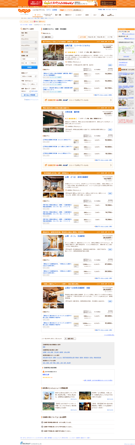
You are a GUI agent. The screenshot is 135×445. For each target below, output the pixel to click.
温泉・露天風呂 (48, 437)
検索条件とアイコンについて (31, 99)
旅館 (44, 346)
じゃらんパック (48, 15)
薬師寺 (81, 357)
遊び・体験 (58, 15)
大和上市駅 (67, 352)
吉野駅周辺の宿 (122, 64)
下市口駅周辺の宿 (123, 62)
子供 (32, 63)
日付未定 (25, 52)
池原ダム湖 (46, 374)
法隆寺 (54, 357)
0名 (35, 63)
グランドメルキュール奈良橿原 (126, 97)
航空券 (87, 14)
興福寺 (77, 357)
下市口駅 (56, 352)
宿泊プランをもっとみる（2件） (104, 278)
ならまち (59, 357)
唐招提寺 (86, 357)
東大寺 (50, 357)
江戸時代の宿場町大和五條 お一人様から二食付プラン (58, 146)
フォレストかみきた (123, 108)
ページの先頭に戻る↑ (109, 334)
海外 (102, 15)
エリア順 (110, 37)
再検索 (29, 67)
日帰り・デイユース (49, 18)
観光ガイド (83, 437)
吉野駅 (44, 352)
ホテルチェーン (31, 437)
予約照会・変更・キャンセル (104, 9)
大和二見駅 (50, 352)
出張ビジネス (31, 18)
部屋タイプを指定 (27, 76)
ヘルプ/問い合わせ (113, 6)
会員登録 (54, 10)
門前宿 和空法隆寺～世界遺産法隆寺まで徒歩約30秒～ (126, 86)
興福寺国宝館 (97, 357)
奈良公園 (45, 357)
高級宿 (42, 18)
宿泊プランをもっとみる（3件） (104, 226)
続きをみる (74, 399)
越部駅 (61, 352)
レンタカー (79, 15)
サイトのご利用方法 (103, 6)
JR (62, 437)
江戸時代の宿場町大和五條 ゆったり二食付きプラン (57, 139)
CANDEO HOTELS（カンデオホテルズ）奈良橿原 (126, 73)
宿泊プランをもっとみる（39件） (103, 95)
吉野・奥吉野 (67, 362)
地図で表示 (48, 37)
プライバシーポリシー (129, 444)
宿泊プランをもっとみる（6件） (104, 160)
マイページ (114, 9)
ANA (66, 437)
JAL (64, 437)
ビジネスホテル (39, 437)
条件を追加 (34, 91)
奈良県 (30, 24)
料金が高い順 (100, 37)
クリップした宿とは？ (129, 33)
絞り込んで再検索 (29, 95)
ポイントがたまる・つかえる (27, 21)
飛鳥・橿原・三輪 (58, 362)
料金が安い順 (91, 37)
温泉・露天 (37, 18)
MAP (110, 65)
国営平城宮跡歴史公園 (69, 357)
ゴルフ (94, 14)
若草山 (91, 357)
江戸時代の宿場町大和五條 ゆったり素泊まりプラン (57, 153)
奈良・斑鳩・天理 (47, 362)
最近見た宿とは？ (130, 38)
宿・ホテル (23, 437)
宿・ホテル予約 (24, 24)
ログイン (48, 10)
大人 (22, 63)
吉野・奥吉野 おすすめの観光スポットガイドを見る (98, 380)
